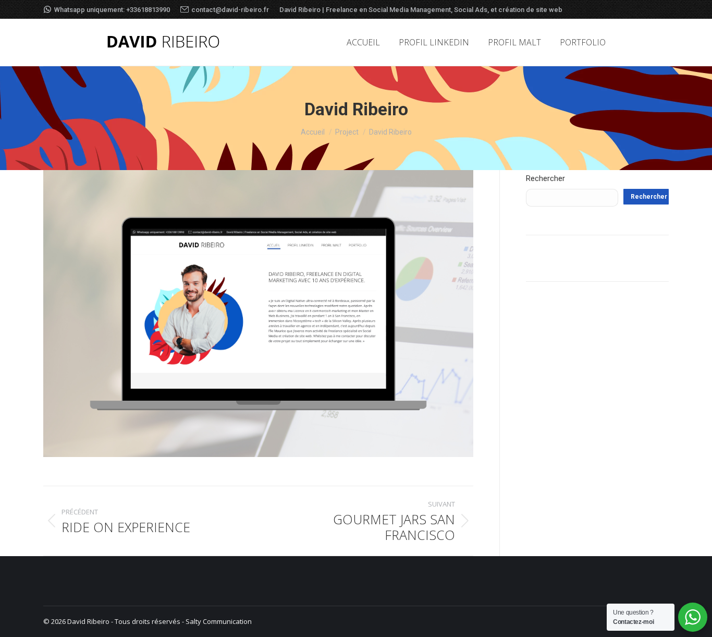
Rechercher (545, 178)
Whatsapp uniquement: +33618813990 (112, 10)
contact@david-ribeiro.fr (230, 10)
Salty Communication (219, 621)
